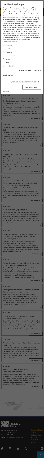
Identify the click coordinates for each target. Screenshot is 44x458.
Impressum (6, 91)
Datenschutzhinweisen (10, 41)
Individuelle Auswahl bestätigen (29, 70)
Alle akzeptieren (31, 87)
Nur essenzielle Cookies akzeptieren (23, 82)
